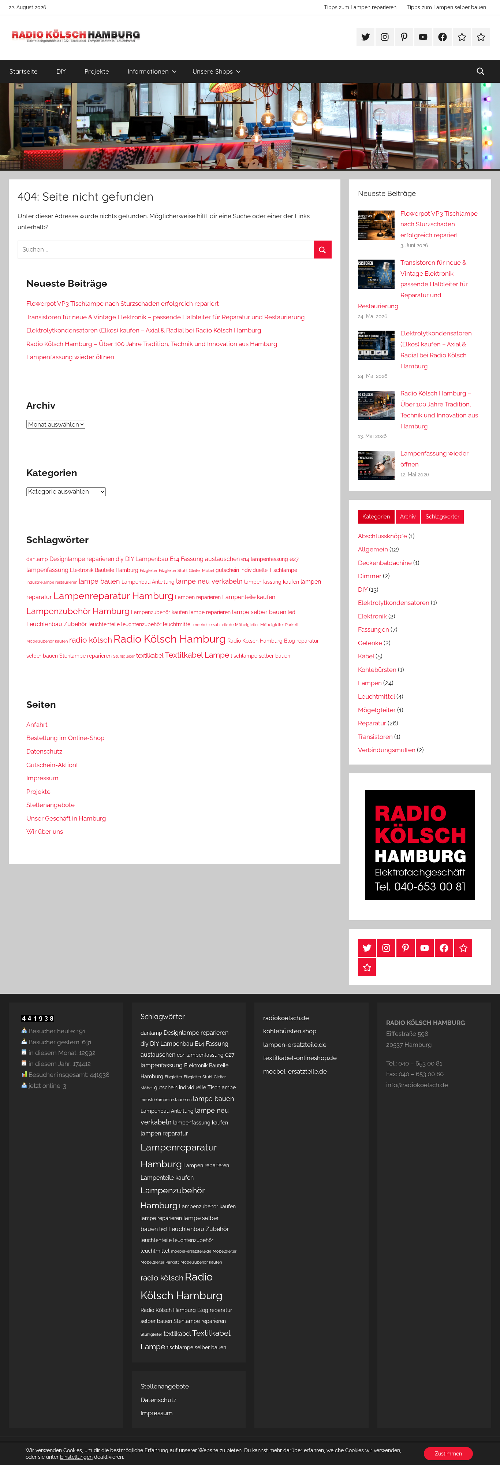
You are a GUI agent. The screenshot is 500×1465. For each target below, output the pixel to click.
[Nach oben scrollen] (486, 1451)
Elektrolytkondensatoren (393, 602)
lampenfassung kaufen (271, 582)
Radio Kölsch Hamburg (169, 638)
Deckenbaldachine (385, 562)
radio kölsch (90, 639)
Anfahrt (37, 724)
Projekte (97, 71)
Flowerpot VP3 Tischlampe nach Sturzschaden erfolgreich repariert (122, 303)
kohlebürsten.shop (289, 1031)
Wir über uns (44, 831)
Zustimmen (448, 1454)
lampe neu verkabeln (209, 581)
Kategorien (376, 516)
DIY (61, 71)
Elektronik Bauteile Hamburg (104, 570)
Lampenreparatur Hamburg (113, 595)
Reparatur (372, 723)
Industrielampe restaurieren (51, 582)
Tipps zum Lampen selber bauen (446, 7)
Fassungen (373, 629)
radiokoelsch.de (286, 1018)
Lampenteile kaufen (248, 597)
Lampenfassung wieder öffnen (70, 357)
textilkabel (149, 655)
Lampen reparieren (198, 597)
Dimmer (369, 576)
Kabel (366, 656)
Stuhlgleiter (124, 656)
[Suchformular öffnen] (480, 71)
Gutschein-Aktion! (52, 765)
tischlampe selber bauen (260, 656)
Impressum (42, 778)
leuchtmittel (177, 624)
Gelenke (370, 643)
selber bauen (42, 656)
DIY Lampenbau (146, 558)
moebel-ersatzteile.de (213, 624)
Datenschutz (44, 751)
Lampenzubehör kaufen (159, 612)
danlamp (37, 559)
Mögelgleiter (377, 710)
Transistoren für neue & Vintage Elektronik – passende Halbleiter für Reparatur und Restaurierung (165, 317)
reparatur (307, 641)
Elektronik (372, 616)
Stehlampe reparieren (85, 656)
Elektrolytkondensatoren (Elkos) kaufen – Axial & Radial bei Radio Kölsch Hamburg (143, 330)
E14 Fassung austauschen (205, 558)
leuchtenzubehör (141, 624)
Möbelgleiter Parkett (279, 624)
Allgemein (373, 549)
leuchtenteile (104, 624)
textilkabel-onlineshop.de (300, 1057)
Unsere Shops (213, 71)
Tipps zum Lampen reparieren (360, 7)
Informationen (148, 71)
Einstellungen (76, 1457)
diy (120, 558)
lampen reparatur (164, 1133)
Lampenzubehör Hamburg (78, 611)
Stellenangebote (50, 804)
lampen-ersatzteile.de (295, 1044)
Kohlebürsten (377, 669)
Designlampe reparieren (81, 558)
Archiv (408, 516)
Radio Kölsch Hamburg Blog (261, 641)
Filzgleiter (148, 570)
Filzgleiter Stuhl (173, 570)
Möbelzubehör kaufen (47, 641)
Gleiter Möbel (201, 570)
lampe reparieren (210, 612)
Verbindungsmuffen (386, 750)
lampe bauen (99, 581)
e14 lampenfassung (264, 559)
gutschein (227, 570)
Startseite (24, 71)
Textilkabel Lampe (197, 654)
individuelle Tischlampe (268, 570)
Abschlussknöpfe (382, 536)
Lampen (370, 683)
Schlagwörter (442, 516)
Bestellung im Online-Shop (65, 737)
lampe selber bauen (259, 612)
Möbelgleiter (247, 624)
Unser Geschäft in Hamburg (66, 818)
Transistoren (375, 736)
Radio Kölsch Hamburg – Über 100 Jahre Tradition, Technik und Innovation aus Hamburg (151, 343)
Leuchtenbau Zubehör (56, 624)
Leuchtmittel (376, 696)
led (291, 612)
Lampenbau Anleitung (148, 582)
